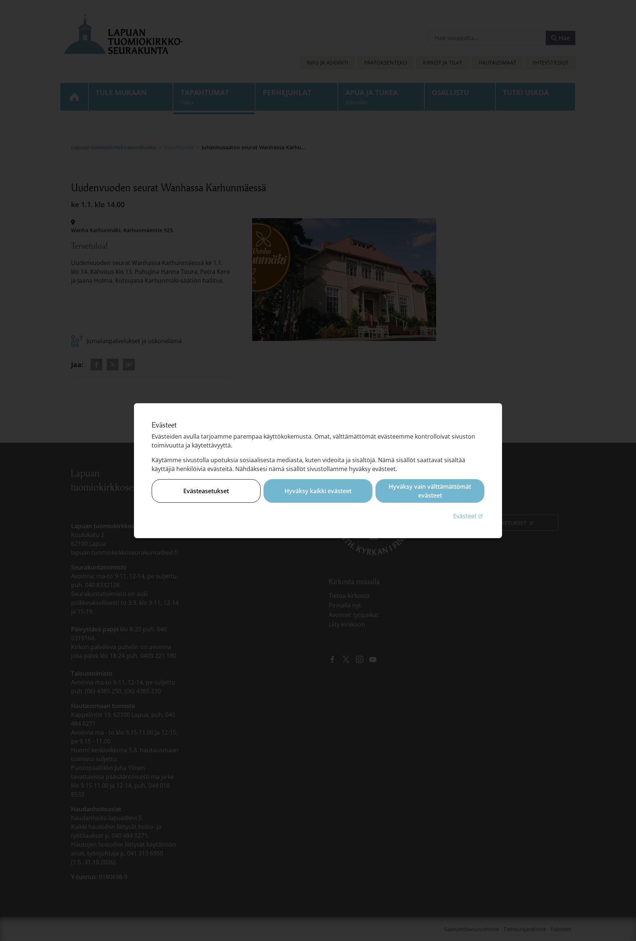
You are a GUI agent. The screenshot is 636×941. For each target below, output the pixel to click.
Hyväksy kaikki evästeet (318, 491)
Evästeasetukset (206, 491)
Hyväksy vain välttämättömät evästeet (430, 490)
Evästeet (468, 516)
